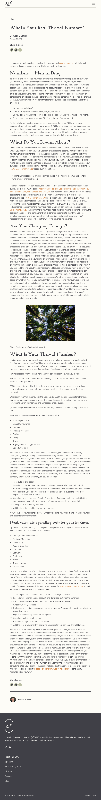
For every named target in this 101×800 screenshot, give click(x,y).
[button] (93, 4)
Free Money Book (13, 766)
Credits (87, 795)
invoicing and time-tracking (71, 586)
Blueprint (9, 771)
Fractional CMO (12, 757)
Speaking (9, 762)
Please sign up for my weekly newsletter (51, 669)
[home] (9, 3)
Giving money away (18, 210)
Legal (94, 795)
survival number (66, 63)
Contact (8, 776)
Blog (7, 781)
